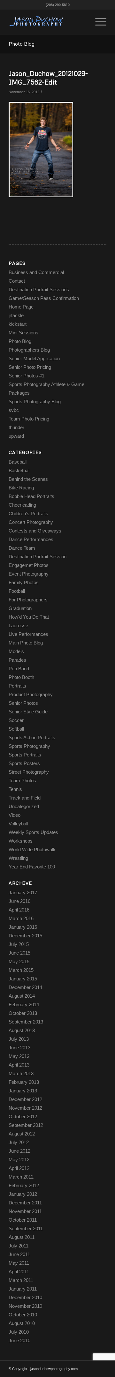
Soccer (16, 720)
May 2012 (19, 1159)
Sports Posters (24, 763)
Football (17, 591)
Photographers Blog (29, 350)
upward (16, 436)
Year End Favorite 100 (32, 866)
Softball (16, 729)
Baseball (18, 462)
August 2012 (22, 1133)
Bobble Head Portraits (31, 496)
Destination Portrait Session (37, 556)
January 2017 (23, 892)
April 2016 (19, 909)
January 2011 (23, 1288)
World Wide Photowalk (32, 849)
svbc (14, 410)
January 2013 (23, 1090)
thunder (16, 427)
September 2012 (26, 1125)
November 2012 (25, 1108)
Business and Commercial (36, 272)
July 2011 (18, 1245)
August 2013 (22, 1030)
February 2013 (24, 1082)
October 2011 (23, 1220)
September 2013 (26, 1021)
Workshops (21, 841)
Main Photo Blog (26, 642)
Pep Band (19, 668)
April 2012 (19, 1168)
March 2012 (21, 1177)
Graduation (20, 608)
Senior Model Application (34, 358)
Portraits (17, 685)
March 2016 (21, 918)
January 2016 (23, 927)
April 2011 (19, 1271)
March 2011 (21, 1280)
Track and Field (25, 797)
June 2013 (19, 1047)
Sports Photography (29, 746)
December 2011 (25, 1202)
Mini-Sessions (23, 332)
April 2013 (19, 1065)
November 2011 (25, 1211)
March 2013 (21, 1073)
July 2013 (19, 1039)
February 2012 (24, 1185)
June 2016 (19, 901)
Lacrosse (18, 625)
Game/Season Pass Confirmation (44, 298)
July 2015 (19, 944)
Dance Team (22, 548)
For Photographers (28, 599)
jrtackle (16, 315)
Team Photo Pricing (29, 418)
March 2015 (21, 970)
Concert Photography (31, 522)
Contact (17, 281)
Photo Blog (21, 44)
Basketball (19, 470)
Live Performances (28, 634)
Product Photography (31, 694)
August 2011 (21, 1237)
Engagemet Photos (29, 565)
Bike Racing (21, 487)
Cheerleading (22, 505)
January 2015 (23, 978)
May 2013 (19, 1056)
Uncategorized (24, 806)
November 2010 (25, 1306)
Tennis (15, 789)
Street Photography (29, 772)
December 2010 (25, 1297)
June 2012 (19, 1151)
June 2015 (19, 953)
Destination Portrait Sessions (39, 289)
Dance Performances (31, 539)
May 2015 (19, 961)
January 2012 (23, 1194)
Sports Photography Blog (35, 401)
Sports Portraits (25, 754)
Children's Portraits (28, 513)
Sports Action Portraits (32, 737)
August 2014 (22, 996)
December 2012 (25, 1099)
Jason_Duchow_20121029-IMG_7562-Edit (48, 77)
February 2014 (24, 1004)
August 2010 (22, 1323)
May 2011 (19, 1263)
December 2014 (25, 987)
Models (16, 651)
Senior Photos (23, 703)
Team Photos (22, 780)
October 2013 (23, 1013)
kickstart (18, 324)
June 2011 (19, 1254)
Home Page (21, 306)
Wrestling (18, 858)
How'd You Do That (29, 617)
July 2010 (19, 1332)
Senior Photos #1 (26, 375)
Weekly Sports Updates (33, 832)
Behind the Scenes (28, 479)
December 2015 (25, 935)
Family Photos (24, 582)
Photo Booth (21, 677)
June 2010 (19, 1340)
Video (14, 815)
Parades (17, 660)
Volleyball (18, 823)
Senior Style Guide (28, 711)
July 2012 (19, 1142)
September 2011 (26, 1228)
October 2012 (23, 1116)
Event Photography (29, 574)
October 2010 (23, 1314)
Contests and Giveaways (35, 530)
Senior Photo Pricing (30, 367)
